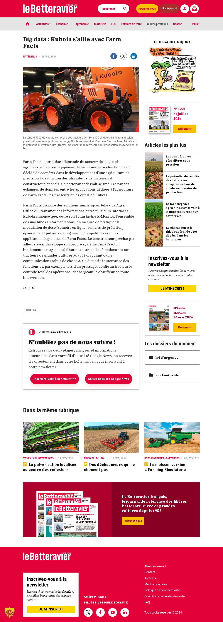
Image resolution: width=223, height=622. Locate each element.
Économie (62, 24)
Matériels (100, 24)
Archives (150, 578)
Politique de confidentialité (162, 590)
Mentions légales (155, 584)
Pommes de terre (131, 24)
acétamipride (167, 375)
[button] (9, 612)
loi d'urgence (167, 357)
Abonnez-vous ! (155, 566)
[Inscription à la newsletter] (194, 8)
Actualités (42, 24)
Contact (149, 572)
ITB (113, 24)
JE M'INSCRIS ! (172, 288)
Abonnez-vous (147, 8)
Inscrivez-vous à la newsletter (55, 379)
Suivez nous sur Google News (108, 379)
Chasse (177, 24)
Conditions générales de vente (164, 596)
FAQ (147, 602)
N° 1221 (179, 108)
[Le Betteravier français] (50, 8)
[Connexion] (184, 8)
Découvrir (184, 128)
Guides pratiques (157, 24)
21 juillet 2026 (180, 116)
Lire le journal (169, 8)
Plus (195, 24)
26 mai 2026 (183, 317)
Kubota (30, 310)
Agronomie (82, 24)
